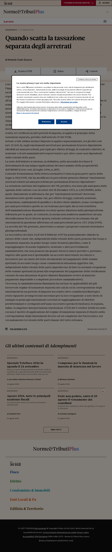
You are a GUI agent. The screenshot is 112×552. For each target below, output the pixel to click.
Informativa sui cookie (69, 102)
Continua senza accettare (87, 79)
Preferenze (46, 121)
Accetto (64, 121)
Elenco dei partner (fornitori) (28, 113)
